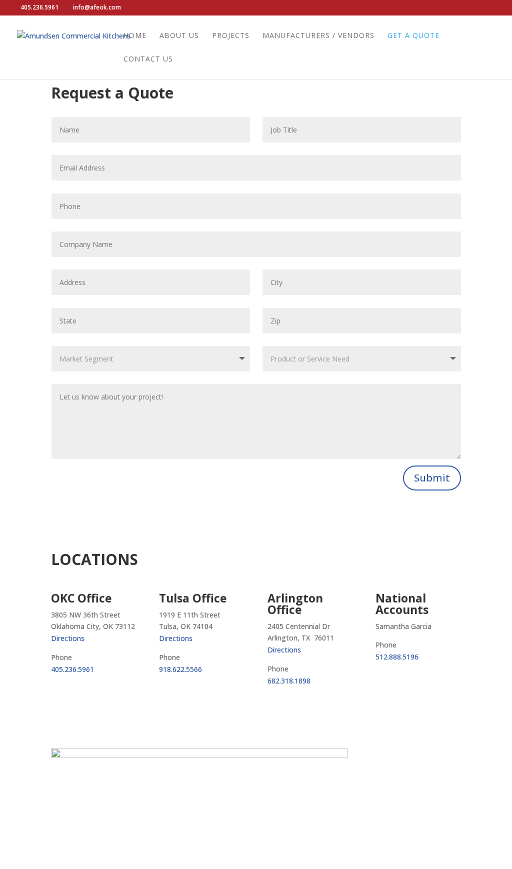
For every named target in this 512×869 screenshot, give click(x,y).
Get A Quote (414, 36)
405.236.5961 (72, 669)
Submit (432, 477)
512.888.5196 (397, 657)
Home (135, 36)
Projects (231, 36)
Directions (67, 638)
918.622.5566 (180, 669)
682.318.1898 (289, 681)
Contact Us (148, 60)
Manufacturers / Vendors (318, 36)
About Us (179, 36)
